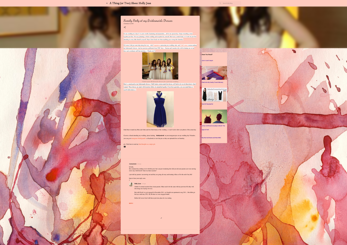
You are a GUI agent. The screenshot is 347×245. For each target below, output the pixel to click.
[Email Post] (125, 147)
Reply (131, 203)
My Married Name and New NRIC (211, 137)
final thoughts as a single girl (146, 144)
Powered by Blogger (175, 239)
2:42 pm (139, 164)
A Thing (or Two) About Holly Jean (130, 3)
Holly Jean (137, 183)
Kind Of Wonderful (207, 104)
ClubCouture (184, 45)
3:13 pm (144, 183)
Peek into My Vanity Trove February (212, 82)
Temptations (156, 45)
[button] (125, 27)
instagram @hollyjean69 (139, 138)
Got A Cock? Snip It (207, 60)
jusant (177, 242)
